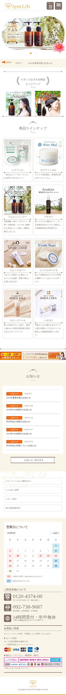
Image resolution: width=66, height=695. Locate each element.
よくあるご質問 (12, 490)
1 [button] (30, 53)
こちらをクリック (20, 668)
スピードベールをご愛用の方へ (18, 481)
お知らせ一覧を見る (33, 460)
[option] (33, 33)
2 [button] (35, 53)
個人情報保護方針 (13, 508)
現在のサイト (25, 620)
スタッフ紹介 (11, 499)
